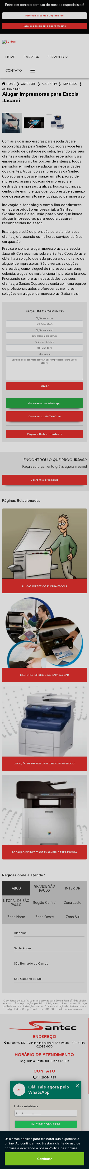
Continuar (44, 1159)
